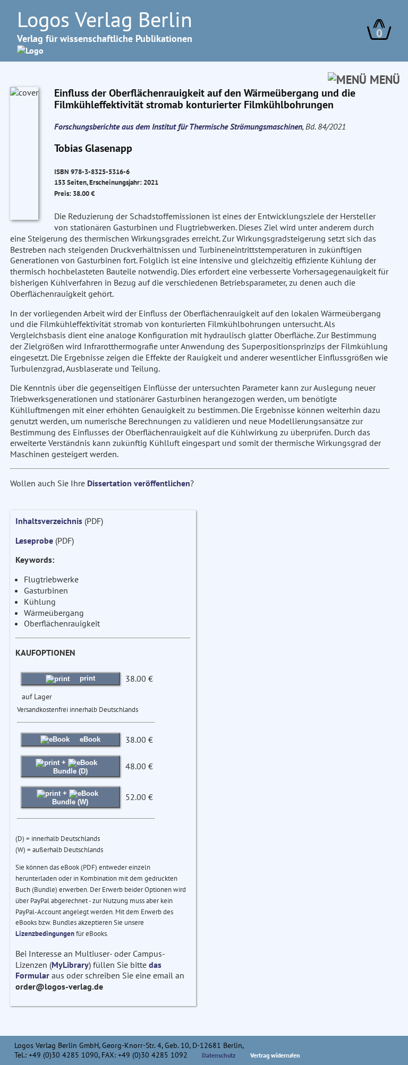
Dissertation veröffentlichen (138, 483)
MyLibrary (70, 964)
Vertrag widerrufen (275, 1055)
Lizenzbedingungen (44, 933)
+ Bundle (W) (70, 797)
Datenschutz (219, 1055)
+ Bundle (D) (70, 766)
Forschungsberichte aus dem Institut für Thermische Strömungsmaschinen (178, 126)
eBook (89, 739)
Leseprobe (34, 540)
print (86, 678)
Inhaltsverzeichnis (48, 521)
